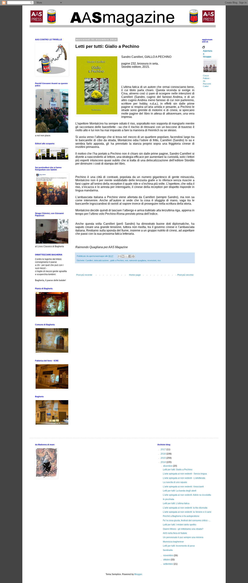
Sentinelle (168, 550)
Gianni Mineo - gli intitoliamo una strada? (183, 529)
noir (126, 260)
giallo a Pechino (117, 260)
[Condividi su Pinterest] (133, 256)
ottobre (167, 559)
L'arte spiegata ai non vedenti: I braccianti (183, 486)
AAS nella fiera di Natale (175, 533)
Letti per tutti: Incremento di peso (179, 546)
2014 (163, 462)
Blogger (138, 574)
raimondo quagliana (137, 260)
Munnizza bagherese (173, 541)
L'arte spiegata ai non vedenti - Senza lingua (185, 473)
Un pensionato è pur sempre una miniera (183, 537)
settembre (168, 564)
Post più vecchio (185, 275)
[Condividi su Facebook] (130, 256)
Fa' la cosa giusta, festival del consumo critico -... (186, 520)
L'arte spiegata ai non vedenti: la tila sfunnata (185, 508)
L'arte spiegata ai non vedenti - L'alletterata (184, 478)
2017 (163, 449)
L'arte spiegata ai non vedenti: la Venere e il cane (187, 512)
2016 (163, 454)
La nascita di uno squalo (175, 482)
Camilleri (89, 260)
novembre (168, 555)
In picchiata (168, 499)
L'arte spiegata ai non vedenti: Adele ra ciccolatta (187, 495)
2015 (163, 458)
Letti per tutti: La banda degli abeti (179, 490)
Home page (135, 275)
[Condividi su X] (126, 256)
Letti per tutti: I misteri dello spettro (179, 524)
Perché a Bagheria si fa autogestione (181, 516)
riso (159, 260)
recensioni (151, 260)
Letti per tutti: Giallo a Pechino (177, 469)
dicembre (168, 466)
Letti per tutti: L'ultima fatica (176, 503)
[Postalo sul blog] (123, 256)
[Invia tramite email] (119, 256)
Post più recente (84, 275)
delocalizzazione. (101, 260)
